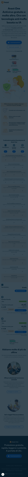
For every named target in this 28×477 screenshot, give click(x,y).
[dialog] (14, 238)
